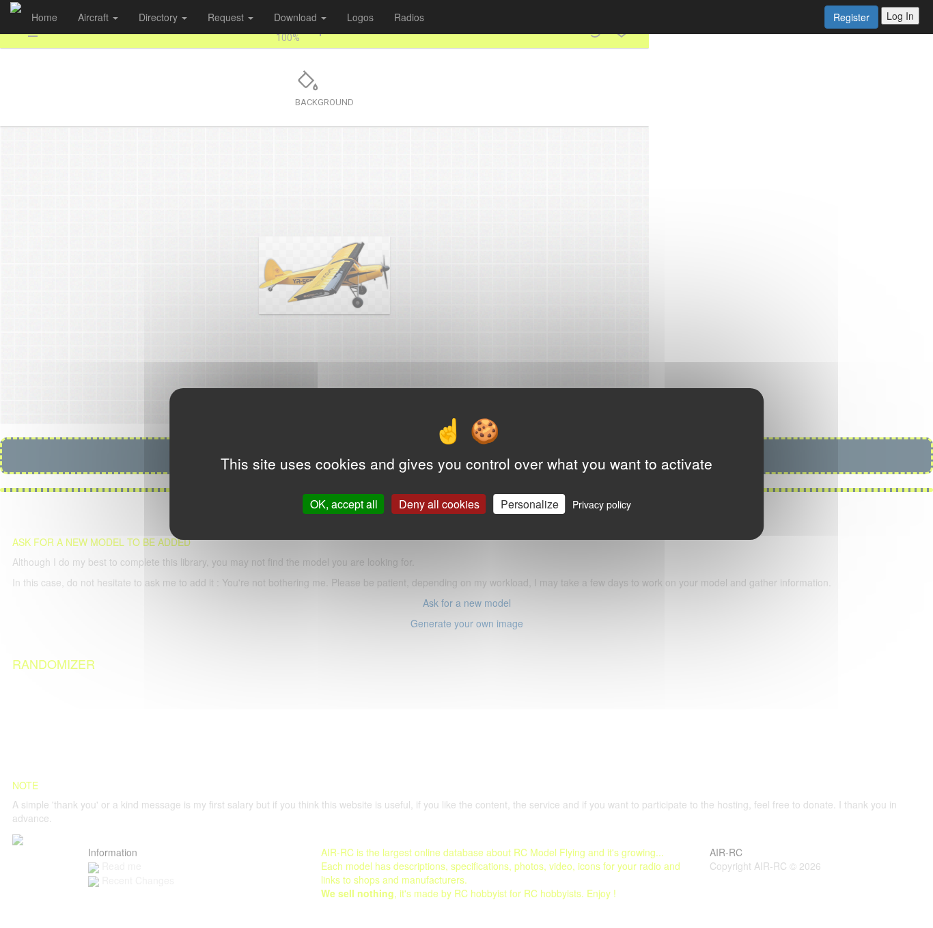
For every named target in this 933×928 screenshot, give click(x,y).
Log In (900, 16)
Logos (360, 17)
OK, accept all (344, 504)
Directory (159, 17)
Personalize (530, 504)
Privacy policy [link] (601, 504)
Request (227, 17)
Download (297, 17)
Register (851, 17)
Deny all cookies (439, 504)
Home (44, 17)
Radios (409, 17)
